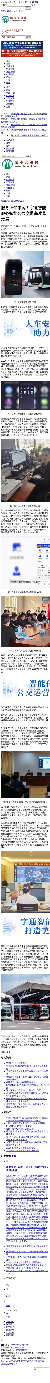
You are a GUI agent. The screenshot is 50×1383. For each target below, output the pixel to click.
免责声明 (10, 1332)
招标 (8, 77)
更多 (13, 1156)
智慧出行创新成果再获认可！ (19, 1063)
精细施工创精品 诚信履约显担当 (20, 1082)
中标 (8, 80)
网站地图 (10, 1335)
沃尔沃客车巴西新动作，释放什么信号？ (24, 1090)
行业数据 (10, 74)
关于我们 (10, 1321)
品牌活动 (10, 104)
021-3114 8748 (17, 1347)
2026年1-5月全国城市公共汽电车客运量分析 (26, 1265)
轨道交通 (10, 69)
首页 (8, 61)
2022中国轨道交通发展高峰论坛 (20, 1148)
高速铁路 (10, 151)
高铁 (8, 143)
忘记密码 (18, 11)
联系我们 (10, 1324)
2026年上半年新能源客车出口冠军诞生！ (24, 1262)
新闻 (8, 63)
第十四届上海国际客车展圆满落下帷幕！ (29, 135)
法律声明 (10, 1330)
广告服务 (10, 1327)
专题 (8, 82)
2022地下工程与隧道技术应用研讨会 (22, 1150)
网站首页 (22, 2)
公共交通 (10, 66)
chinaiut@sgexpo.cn (19, 1345)
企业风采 (6, 201)
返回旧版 (34, 2)
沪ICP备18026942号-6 (23, 1361)
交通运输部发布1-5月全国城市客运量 (23, 1268)
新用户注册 (6, 11)
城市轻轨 (10, 148)
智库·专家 (10, 72)
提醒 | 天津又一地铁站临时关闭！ (21, 1129)
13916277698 (21, 1350)
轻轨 (8, 146)
